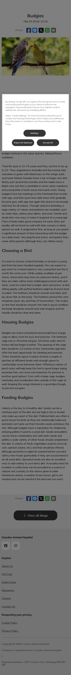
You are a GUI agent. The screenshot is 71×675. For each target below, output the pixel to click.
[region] (35, 122)
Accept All (48, 142)
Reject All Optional (23, 142)
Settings (35, 133)
